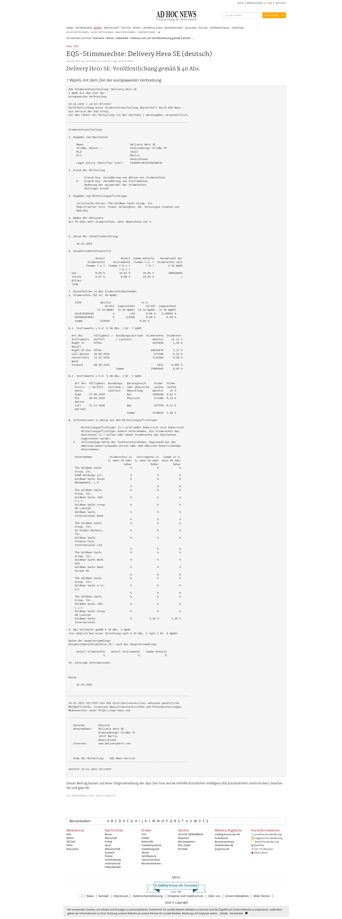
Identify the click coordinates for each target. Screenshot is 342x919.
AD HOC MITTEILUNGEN (77, 32)
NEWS (69, 28)
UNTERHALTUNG (152, 28)
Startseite (98, 38)
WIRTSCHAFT (111, 28)
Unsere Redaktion (237, 896)
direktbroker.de (224, 845)
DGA (68, 46)
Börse (110, 38)
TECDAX (71, 841)
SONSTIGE (238, 28)
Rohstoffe (147, 841)
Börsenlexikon (80, 821)
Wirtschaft (111, 838)
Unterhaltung (113, 859)
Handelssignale (150, 849)
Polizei (108, 856)
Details (224, 913)
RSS (270, 3)
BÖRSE (98, 28)
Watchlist (183, 838)
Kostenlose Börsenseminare (224, 839)
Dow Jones (72, 849)
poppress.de (222, 849)
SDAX (69, 845)
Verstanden (236, 913)
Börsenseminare (151, 863)
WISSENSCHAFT (173, 28)
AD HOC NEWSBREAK (190, 834)
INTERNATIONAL (220, 28)
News (90, 896)
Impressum (120, 896)
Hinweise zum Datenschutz (185, 896)
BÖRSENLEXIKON (255, 3)
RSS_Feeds (184, 845)
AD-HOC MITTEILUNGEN (102, 32)
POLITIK (126, 28)
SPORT (137, 28)
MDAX (70, 838)
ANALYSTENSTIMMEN (125, 32)
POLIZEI (203, 28)
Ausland (109, 852)
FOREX (145, 838)
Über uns (214, 896)
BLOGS (241, 3)
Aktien (145, 852)
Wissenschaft (112, 849)
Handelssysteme (151, 845)
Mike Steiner (262, 896)
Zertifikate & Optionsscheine (151, 857)
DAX (68, 834)
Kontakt (183, 849)
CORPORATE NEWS (146, 32)
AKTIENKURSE (83, 28)
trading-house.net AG (227, 834)
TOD (75, 46)
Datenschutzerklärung (148, 896)
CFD (144, 834)
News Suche (271, 15)
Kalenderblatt (113, 867)
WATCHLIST (281, 3)
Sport (108, 845)
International (112, 863)
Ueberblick (122, 38)
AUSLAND (191, 28)
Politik (108, 841)
